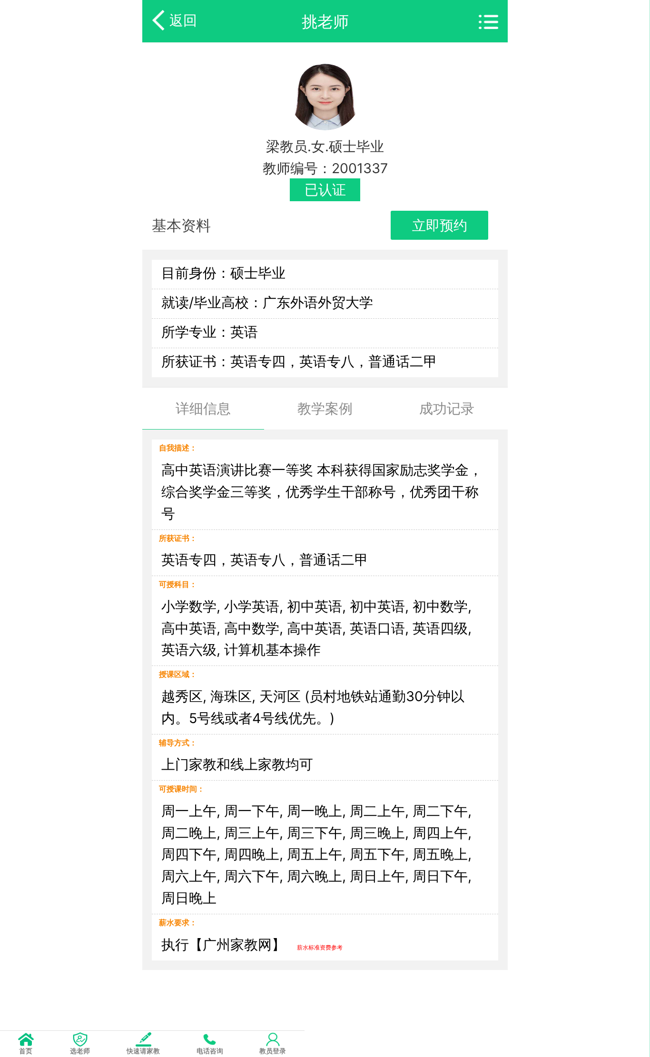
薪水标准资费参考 (320, 947)
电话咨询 (210, 1051)
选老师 (80, 1051)
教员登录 (272, 1051)
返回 (183, 20)
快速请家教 (143, 1051)
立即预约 (439, 225)
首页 (25, 1051)
